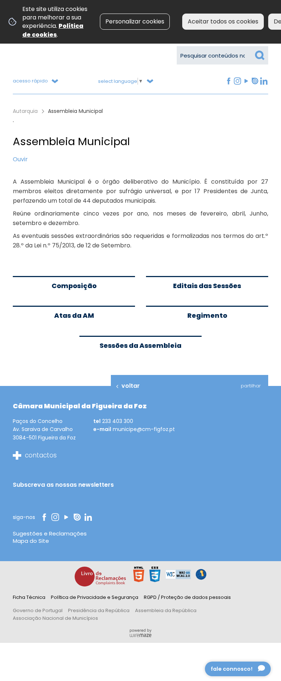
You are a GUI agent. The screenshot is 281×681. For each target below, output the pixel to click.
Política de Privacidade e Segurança (94, 597)
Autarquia (25, 111)
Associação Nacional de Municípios (55, 618)
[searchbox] (222, 55)
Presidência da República (99, 610)
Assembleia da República (165, 610)
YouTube (245, 81)
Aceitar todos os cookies (223, 21)
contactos (41, 455)
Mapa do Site (31, 541)
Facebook (228, 81)
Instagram (237, 81)
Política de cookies (52, 30)
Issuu (254, 81)
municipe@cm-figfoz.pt (144, 429)
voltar (130, 386)
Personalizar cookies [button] (134, 21)
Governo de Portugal (38, 610)
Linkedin (263, 81)
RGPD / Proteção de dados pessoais (187, 597)
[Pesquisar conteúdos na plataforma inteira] (260, 55)
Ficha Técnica (29, 597)
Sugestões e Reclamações (50, 533)
